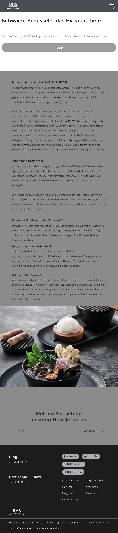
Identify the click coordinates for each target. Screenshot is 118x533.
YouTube (92, 456)
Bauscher (67, 486)
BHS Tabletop (75, 464)
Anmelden (90, 430)
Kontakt (13, 522)
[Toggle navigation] (112, 6)
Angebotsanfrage (71, 480)
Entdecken (16, 461)
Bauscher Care (70, 499)
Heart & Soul (93, 493)
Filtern (59, 47)
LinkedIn (72, 456)
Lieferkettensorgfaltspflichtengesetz (61, 522)
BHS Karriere (75, 472)
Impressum (42, 528)
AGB (21, 522)
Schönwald (92, 486)
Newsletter (56, 528)
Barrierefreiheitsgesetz (21, 528)
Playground (68, 493)
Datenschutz (33, 522)
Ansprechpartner (95, 480)
